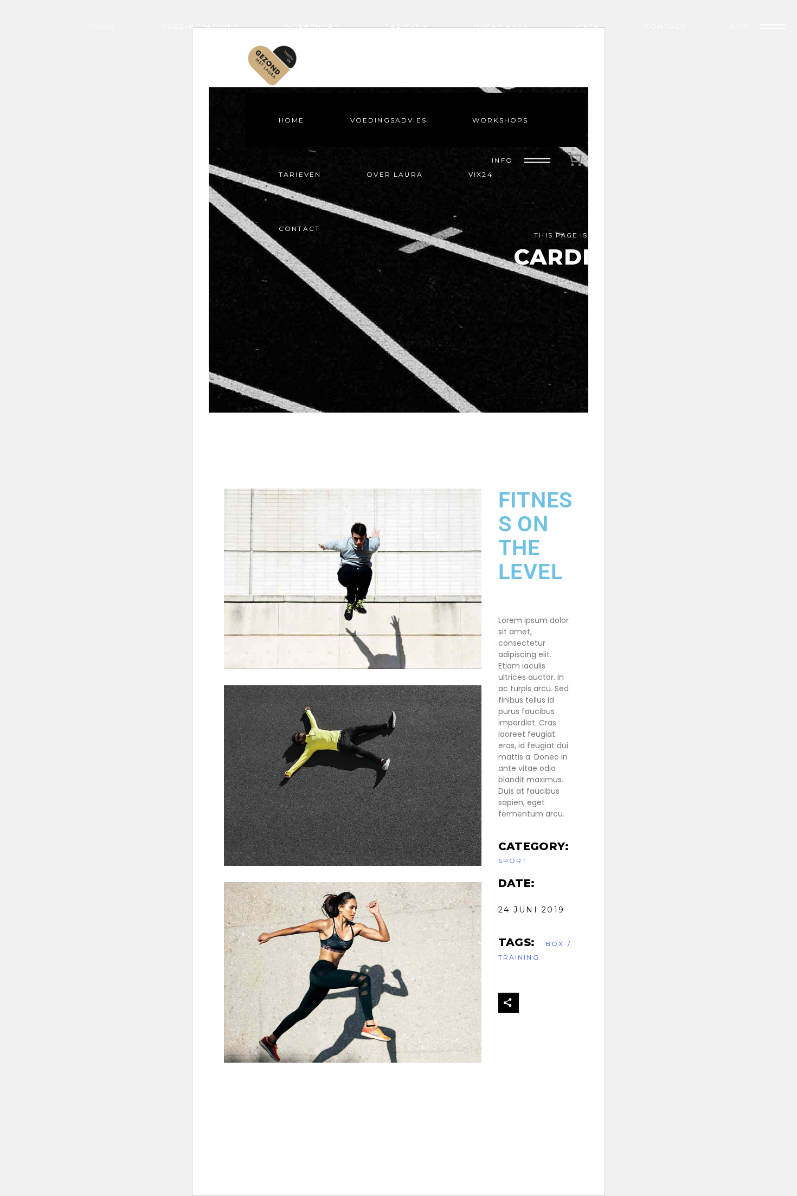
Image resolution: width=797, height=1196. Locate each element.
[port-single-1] (353, 972)
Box (554, 944)
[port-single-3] (353, 578)
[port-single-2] (353, 775)
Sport (513, 861)
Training (518, 957)
